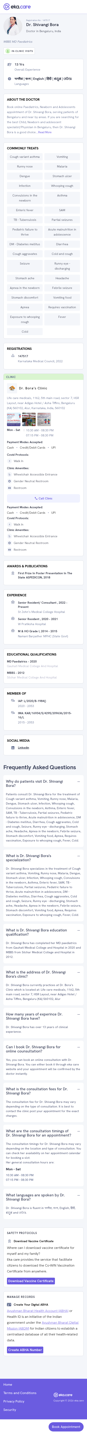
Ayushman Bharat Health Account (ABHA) (37, 1311)
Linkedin (23, 747)
